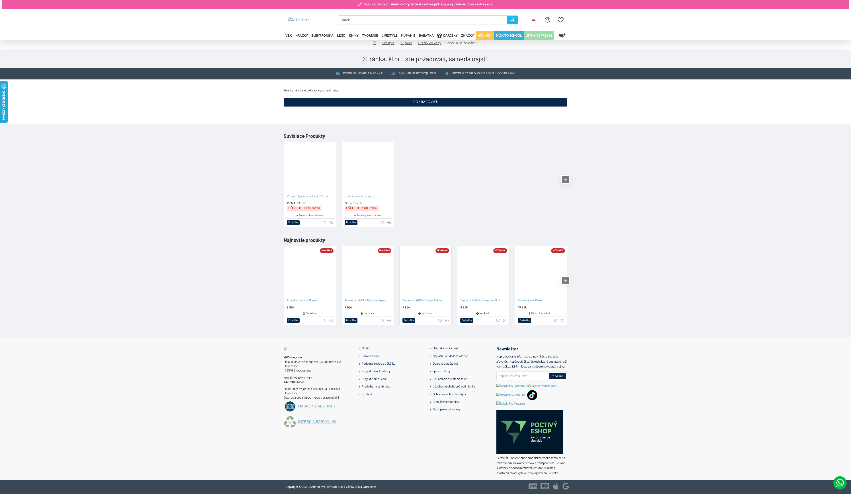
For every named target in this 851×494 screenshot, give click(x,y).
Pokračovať (425, 102)
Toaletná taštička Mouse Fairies (422, 301)
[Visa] (533, 486)
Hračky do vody (429, 43)
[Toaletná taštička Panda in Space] (367, 272)
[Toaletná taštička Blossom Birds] (483, 272)
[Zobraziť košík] (562, 35)
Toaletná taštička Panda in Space (365, 301)
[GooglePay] (565, 486)
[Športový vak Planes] (541, 272)
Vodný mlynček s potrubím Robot (308, 197)
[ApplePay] (555, 486)
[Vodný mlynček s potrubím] (367, 168)
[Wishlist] (560, 20)
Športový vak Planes (531, 301)
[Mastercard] (545, 486)
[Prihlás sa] (547, 20)
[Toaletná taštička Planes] (310, 272)
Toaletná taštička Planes (302, 301)
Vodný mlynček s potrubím (361, 197)
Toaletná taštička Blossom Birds (480, 301)
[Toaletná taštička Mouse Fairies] (425, 272)
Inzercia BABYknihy (317, 421)
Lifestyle (388, 43)
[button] (293, 222)
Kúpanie (406, 43)
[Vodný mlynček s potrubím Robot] (310, 168)
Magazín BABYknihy (317, 406)
